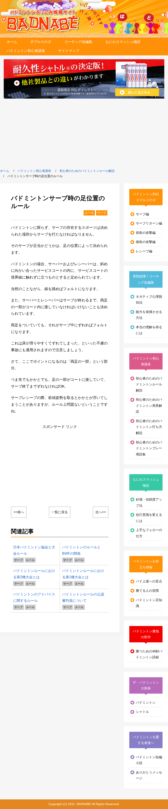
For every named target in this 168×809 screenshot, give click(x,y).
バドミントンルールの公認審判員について (83, 597)
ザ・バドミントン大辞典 (146, 685)
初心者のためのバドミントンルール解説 (87, 171)
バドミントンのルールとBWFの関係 (81, 550)
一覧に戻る (59, 512)
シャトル (142, 711)
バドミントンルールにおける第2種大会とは (34, 574)
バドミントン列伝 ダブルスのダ (146, 197)
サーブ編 (142, 214)
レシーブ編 (144, 251)
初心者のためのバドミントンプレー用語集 (149, 448)
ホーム (12, 42)
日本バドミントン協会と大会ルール (34, 550)
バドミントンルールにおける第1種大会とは (83, 574)
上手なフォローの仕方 (149, 533)
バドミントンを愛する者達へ (146, 740)
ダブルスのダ (40, 42)
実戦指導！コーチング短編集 (146, 279)
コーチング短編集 (78, 42)
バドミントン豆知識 (149, 603)
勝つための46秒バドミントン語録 (149, 654)
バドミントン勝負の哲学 (146, 634)
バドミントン (146, 702)
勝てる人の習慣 (147, 590)
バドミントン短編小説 (149, 760)
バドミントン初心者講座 (26, 51)
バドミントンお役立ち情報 (146, 564)
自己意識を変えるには (149, 518)
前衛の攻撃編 (146, 232)
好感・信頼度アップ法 (149, 502)
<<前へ (19, 512)
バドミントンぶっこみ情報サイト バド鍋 (43, 21)
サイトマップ (68, 51)
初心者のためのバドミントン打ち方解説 (149, 427)
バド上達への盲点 (149, 581)
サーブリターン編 (149, 223)
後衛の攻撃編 (146, 242)
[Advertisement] (84, 133)
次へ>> (100, 512)
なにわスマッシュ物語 (122, 42)
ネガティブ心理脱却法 (149, 299)
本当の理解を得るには (149, 330)
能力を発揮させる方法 (149, 315)
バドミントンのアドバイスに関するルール (34, 597)
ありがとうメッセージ (149, 775)
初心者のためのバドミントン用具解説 (149, 405)
